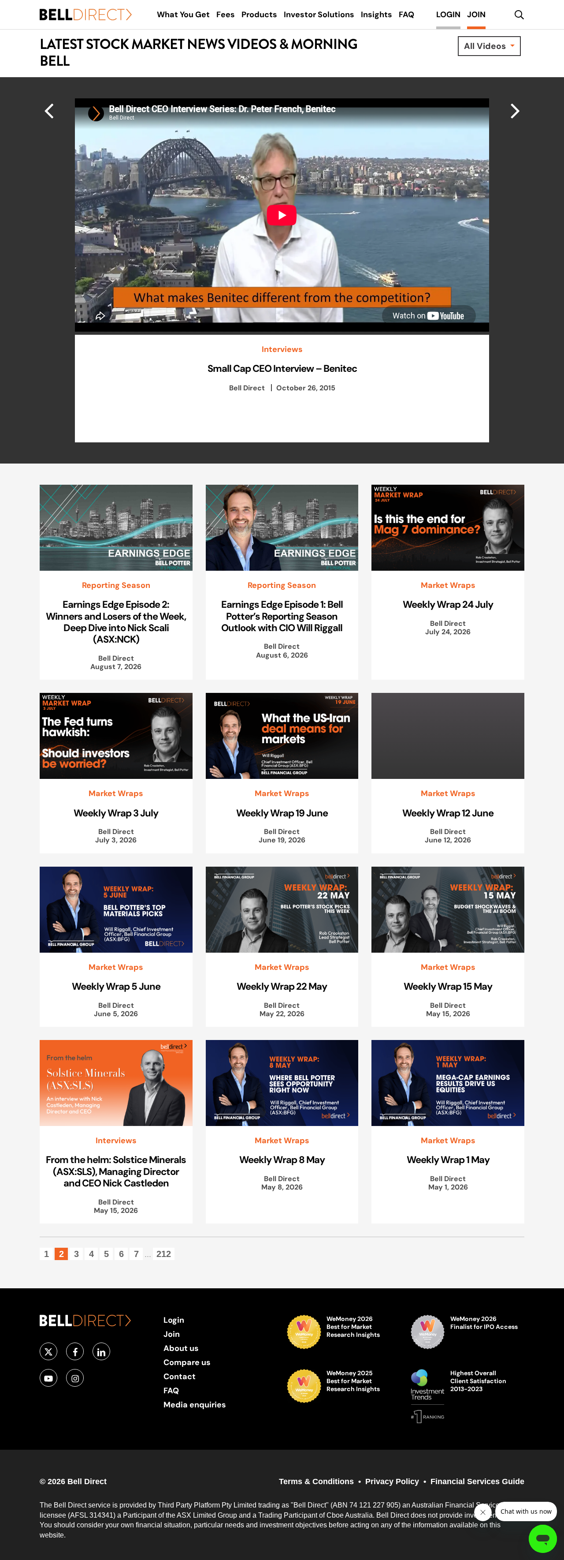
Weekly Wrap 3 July (116, 813)
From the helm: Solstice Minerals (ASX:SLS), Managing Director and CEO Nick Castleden (116, 1171)
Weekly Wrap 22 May (282, 986)
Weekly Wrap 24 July (448, 604)
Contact (179, 1376)
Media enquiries (194, 1404)
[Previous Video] (515, 110)
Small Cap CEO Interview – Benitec (282, 368)
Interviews (282, 349)
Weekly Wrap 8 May (282, 1159)
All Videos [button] (486, 46)
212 (163, 1254)
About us (181, 1348)
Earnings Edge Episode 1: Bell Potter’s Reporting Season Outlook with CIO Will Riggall (282, 616)
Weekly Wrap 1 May (448, 1159)
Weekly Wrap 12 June (448, 813)
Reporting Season (116, 585)
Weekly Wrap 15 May (448, 986)
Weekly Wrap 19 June (282, 813)
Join (171, 1334)
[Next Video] (48, 110)
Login (173, 1320)
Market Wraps (448, 585)
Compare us (187, 1362)
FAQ (171, 1390)
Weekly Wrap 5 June (116, 986)
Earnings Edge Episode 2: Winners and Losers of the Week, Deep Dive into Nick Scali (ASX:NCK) (116, 621)
